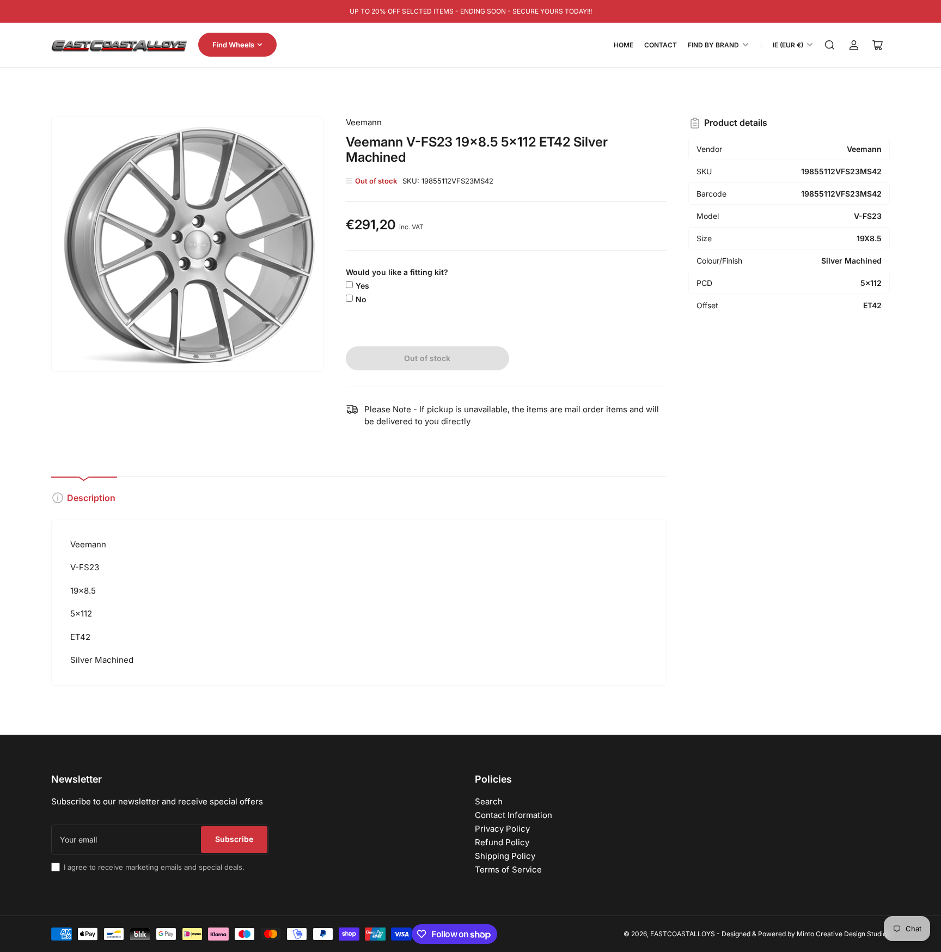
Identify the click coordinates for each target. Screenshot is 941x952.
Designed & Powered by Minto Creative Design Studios (806, 934)
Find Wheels (233, 44)
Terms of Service (508, 869)
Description (91, 497)
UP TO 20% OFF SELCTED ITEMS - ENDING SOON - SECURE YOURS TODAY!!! (471, 11)
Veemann (364, 122)
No (361, 299)
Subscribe (234, 839)
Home (623, 45)
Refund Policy (502, 842)
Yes (362, 285)
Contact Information (513, 815)
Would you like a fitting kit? (397, 272)
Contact (660, 45)
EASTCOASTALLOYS (682, 934)
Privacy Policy (502, 828)
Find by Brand (713, 45)
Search (489, 801)
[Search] (830, 45)
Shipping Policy (505, 856)
